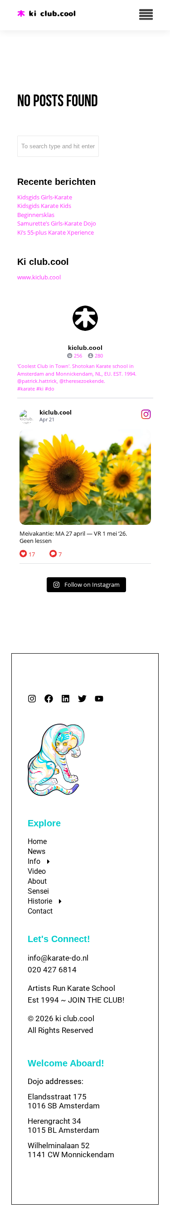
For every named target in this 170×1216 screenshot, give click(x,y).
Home (37, 841)
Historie (40, 901)
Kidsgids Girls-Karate (44, 197)
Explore (44, 823)
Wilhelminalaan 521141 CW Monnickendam (71, 1150)
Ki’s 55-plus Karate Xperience (55, 232)
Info (34, 861)
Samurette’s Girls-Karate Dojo (56, 223)
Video (37, 871)
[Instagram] (32, 698)
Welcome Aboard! (66, 1063)
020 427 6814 (52, 969)
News (36, 851)
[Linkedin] (65, 698)
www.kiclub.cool (39, 277)
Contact (40, 911)
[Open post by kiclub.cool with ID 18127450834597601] (85, 477)
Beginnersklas (35, 215)
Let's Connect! (59, 939)
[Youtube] (99, 698)
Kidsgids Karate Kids (44, 206)
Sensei (38, 891)
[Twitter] (82, 698)
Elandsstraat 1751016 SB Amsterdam (64, 1101)
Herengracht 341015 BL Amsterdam (63, 1126)
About (37, 881)
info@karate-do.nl (58, 957)
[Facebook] (48, 698)
